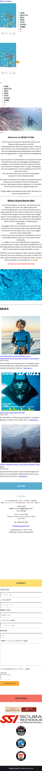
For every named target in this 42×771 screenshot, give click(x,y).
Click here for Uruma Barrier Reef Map (21, 264)
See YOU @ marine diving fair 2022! (12, 413)
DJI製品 (22, 27)
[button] (39, 109)
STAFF (22, 22)
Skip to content (5, 1)
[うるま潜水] (8, 40)
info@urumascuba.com (21, 526)
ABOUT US (24, 15)
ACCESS (23, 24)
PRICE (22, 17)
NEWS (22, 20)
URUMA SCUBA (14, 768)
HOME (22, 13)
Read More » (27, 368)
